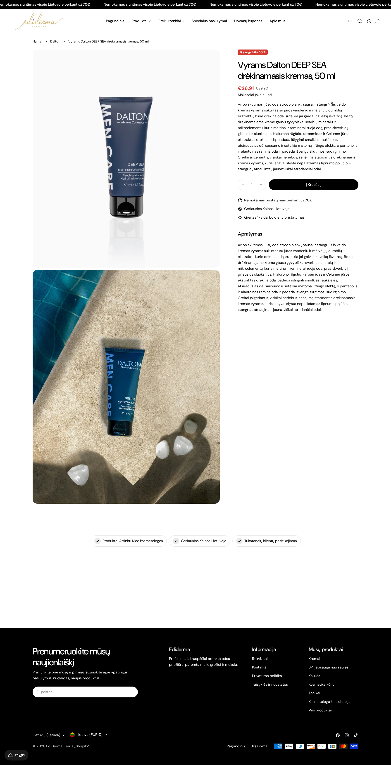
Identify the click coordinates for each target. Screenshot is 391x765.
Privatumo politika (267, 675)
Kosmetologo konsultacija (329, 701)
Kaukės (314, 675)
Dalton (55, 41)
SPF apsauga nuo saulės (328, 667)
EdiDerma (54, 746)
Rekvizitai (260, 658)
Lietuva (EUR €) (89, 734)
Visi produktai (320, 710)
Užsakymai (259, 746)
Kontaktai (259, 667)
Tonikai (314, 693)
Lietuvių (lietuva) (46, 735)
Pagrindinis (236, 746)
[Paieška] (359, 21)
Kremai (314, 658)
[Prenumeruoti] (132, 692)
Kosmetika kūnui (322, 684)
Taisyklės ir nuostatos (270, 684)
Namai (37, 41)
